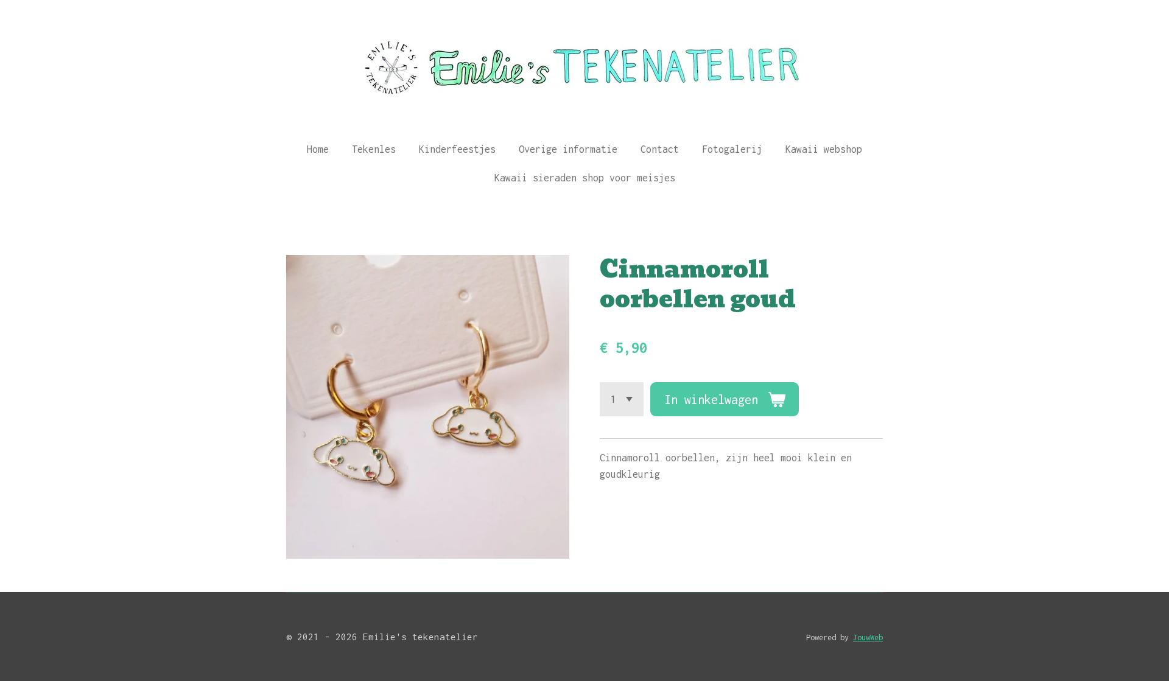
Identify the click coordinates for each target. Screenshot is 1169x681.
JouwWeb (868, 637)
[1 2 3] (622, 399)
